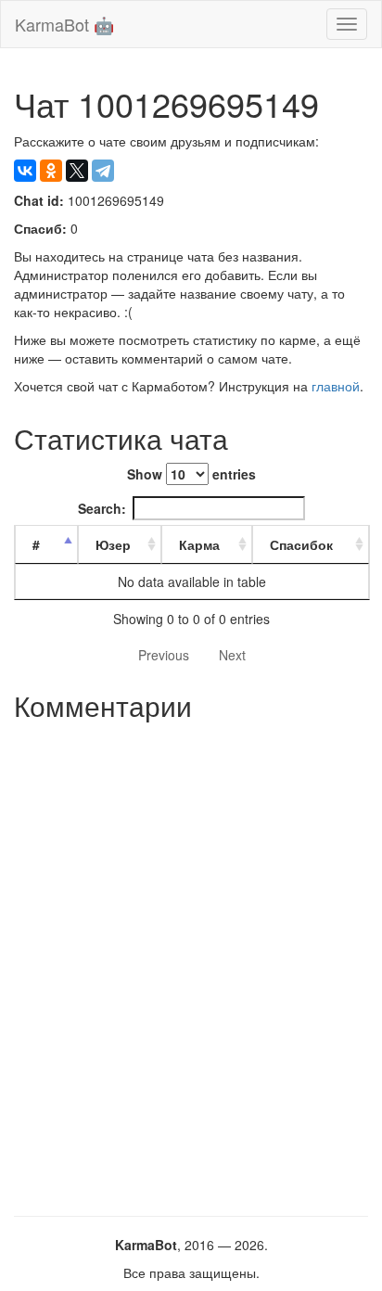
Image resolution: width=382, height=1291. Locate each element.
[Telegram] (103, 171)
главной (336, 386)
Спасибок (301, 544)
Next (232, 655)
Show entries (191, 474)
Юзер (113, 544)
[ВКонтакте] (25, 171)
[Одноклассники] (51, 171)
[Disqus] (191, 962)
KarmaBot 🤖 (64, 24)
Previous (163, 655)
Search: (102, 508)
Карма (199, 544)
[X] (77, 171)
